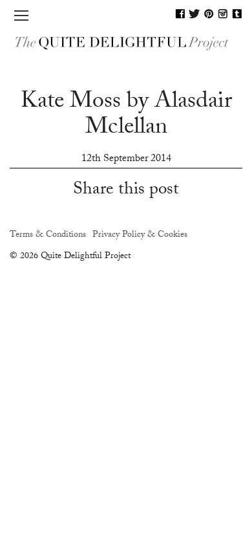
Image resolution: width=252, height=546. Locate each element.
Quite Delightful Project (126, 42)
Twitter (194, 13)
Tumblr (237, 13)
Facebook (180, 13)
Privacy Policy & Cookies (139, 235)
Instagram (223, 13)
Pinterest (209, 13)
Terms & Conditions (48, 235)
